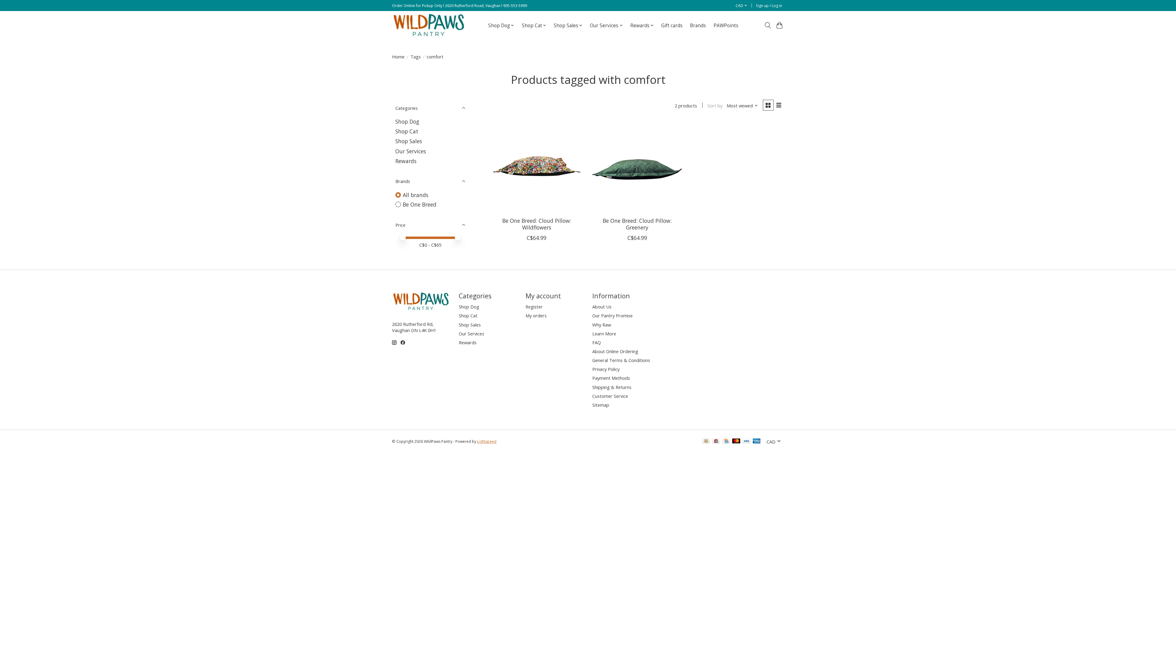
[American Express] (757, 442)
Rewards (406, 161)
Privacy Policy (606, 369)
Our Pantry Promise (612, 315)
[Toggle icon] (767, 25)
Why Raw (601, 325)
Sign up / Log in (769, 5)
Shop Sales (408, 141)
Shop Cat (406, 131)
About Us (602, 307)
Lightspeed (486, 441)
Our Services (410, 151)
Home (398, 57)
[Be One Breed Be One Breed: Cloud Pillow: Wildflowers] (537, 167)
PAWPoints (726, 25)
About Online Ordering (615, 351)
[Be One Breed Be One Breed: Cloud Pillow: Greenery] (637, 167)
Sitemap (600, 405)
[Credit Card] (726, 442)
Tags (415, 57)
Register (534, 307)
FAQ (596, 342)
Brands (698, 25)
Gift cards (672, 25)
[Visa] (746, 442)
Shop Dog (407, 121)
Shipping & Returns (611, 387)
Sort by (714, 106)
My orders (536, 315)
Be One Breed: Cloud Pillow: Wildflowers (536, 224)
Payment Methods (611, 378)
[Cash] (706, 442)
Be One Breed (419, 204)
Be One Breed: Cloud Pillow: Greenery (637, 224)
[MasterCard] (736, 442)
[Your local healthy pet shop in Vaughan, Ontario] (429, 25)
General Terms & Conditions (621, 360)
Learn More (604, 333)
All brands (415, 195)
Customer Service (610, 396)
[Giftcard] (716, 442)
